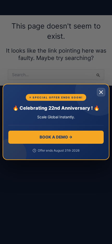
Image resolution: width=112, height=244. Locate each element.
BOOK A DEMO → (56, 137)
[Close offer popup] (101, 92)
